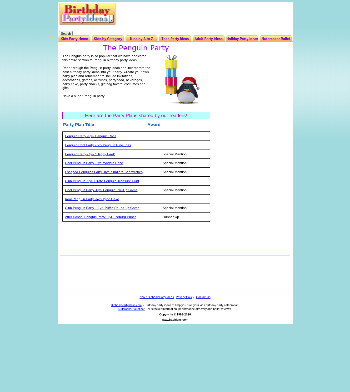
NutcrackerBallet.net (131, 309)
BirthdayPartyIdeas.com (126, 305)
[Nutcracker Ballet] (276, 38)
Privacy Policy (185, 297)
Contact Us (203, 297)
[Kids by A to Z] (141, 38)
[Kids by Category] (108, 38)
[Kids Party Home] (74, 38)
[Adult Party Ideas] (208, 38)
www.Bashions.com (175, 319)
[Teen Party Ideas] (175, 38)
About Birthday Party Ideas (157, 297)
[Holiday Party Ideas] (242, 38)
